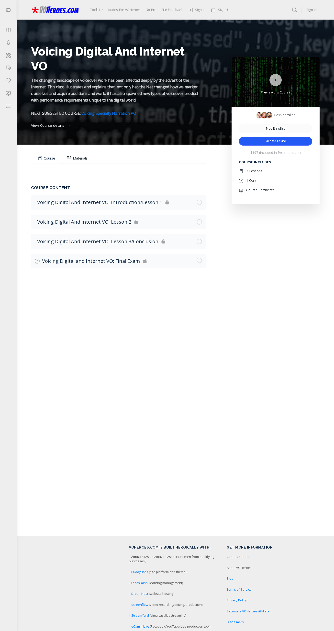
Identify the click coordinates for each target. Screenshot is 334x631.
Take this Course (275, 141)
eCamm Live (140, 626)
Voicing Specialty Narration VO (108, 113)
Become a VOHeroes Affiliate (248, 611)
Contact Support (239, 556)
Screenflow (139, 604)
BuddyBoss (139, 572)
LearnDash (139, 583)
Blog (230, 578)
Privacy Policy (237, 600)
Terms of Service (239, 589)
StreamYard (140, 615)
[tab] (45, 158)
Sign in (311, 9)
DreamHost (139, 593)
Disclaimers (235, 622)
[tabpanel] (118, 168)
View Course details (48, 125)
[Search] (294, 10)
